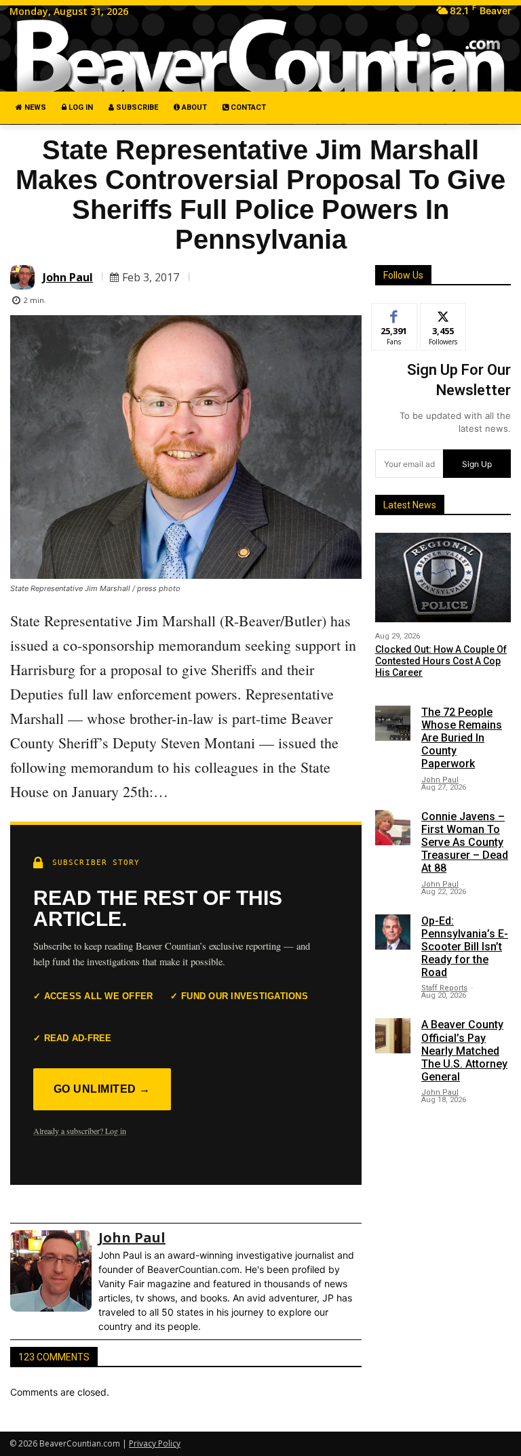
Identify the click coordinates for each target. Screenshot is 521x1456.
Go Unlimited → (102, 1089)
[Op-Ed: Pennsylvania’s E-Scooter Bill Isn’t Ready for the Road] (392, 932)
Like (394, 313)
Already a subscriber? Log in (79, 1130)
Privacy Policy (154, 1443)
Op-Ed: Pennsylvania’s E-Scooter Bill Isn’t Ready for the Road (464, 946)
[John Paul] (24, 277)
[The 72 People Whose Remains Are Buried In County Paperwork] (392, 723)
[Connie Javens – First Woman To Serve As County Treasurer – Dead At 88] (392, 827)
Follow (443, 313)
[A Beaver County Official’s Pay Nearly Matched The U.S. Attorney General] (392, 1035)
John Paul (68, 277)
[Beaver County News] (260, 56)
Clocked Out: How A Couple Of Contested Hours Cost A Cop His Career (441, 661)
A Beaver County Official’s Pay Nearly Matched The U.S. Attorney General (464, 1050)
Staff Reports (444, 988)
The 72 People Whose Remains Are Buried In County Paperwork (461, 738)
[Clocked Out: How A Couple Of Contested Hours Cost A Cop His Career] (443, 577)
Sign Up (477, 464)
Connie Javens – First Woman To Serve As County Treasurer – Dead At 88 (464, 842)
